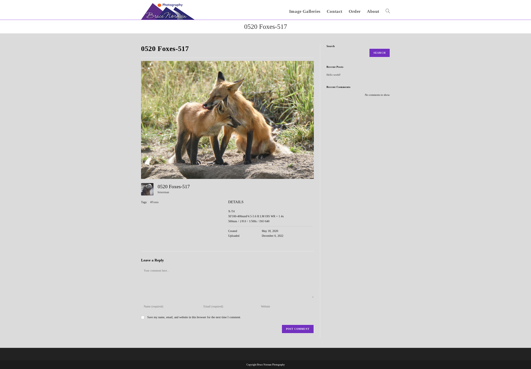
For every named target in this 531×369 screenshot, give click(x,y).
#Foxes (154, 202)
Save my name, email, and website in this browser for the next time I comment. (194, 317)
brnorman (163, 192)
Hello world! (333, 74)
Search (330, 46)
